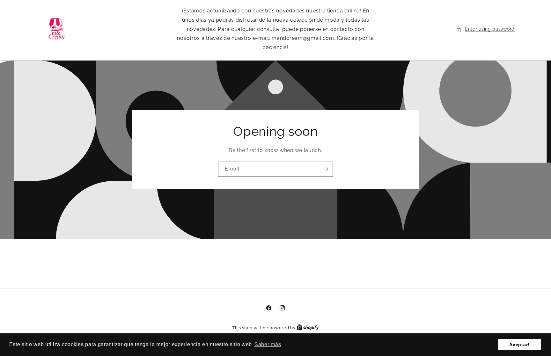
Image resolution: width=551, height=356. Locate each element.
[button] (485, 29)
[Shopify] (308, 327)
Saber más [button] (267, 344)
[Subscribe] (326, 169)
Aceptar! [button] (519, 344)
